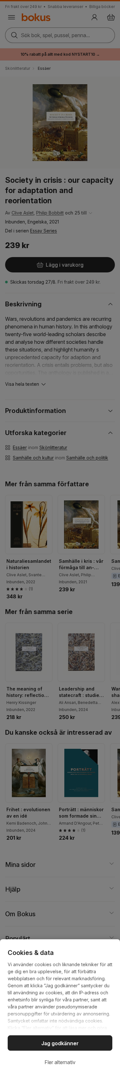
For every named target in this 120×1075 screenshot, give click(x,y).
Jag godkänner (60, 1043)
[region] (60, 1007)
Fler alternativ (60, 1062)
